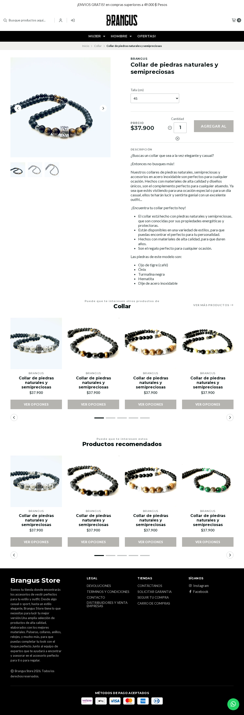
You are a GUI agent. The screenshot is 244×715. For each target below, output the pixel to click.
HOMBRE (119, 36)
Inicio (85, 45)
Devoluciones (99, 586)
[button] (99, 417)
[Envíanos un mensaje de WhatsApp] (233, 704)
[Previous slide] (17, 108)
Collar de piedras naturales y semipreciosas (36, 382)
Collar (98, 45)
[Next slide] (103, 108)
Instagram (201, 585)
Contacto (96, 597)
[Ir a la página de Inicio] (122, 20)
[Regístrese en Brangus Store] (73, 20)
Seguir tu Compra (153, 597)
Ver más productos (211, 305)
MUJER (95, 36)
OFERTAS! (146, 36)
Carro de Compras (153, 603)
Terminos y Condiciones (108, 592)
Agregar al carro (214, 128)
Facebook (200, 591)
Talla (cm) (137, 90)
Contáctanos (149, 586)
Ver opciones (36, 404)
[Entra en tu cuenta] (60, 20)
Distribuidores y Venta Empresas (107, 604)
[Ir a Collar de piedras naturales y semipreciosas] (36, 343)
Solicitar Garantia (154, 592)
